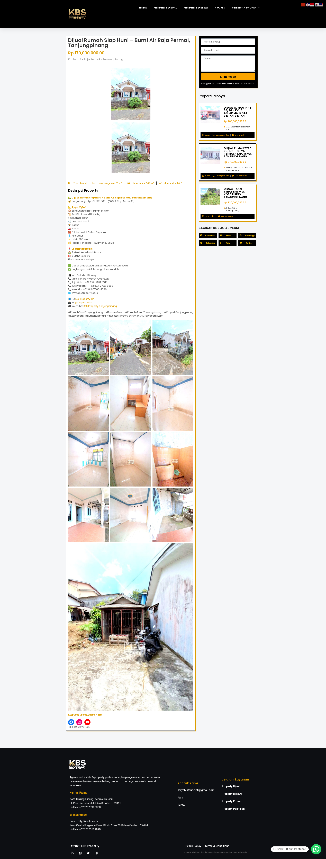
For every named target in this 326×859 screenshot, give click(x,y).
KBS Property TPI (84, 299)
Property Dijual (165, 7)
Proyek (220, 7)
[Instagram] (79, 722)
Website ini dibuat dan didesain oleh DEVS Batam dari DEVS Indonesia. (215, 852)
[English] (308, 4)
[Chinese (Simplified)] (303, 4)
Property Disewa (196, 7)
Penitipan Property (246, 7)
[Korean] (317, 4)
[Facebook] (71, 722)
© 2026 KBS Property (84, 846)
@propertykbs (83, 302)
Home (143, 7)
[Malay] (321, 4)
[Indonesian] (312, 4)
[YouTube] (87, 722)
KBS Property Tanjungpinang (100, 306)
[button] (316, 849)
